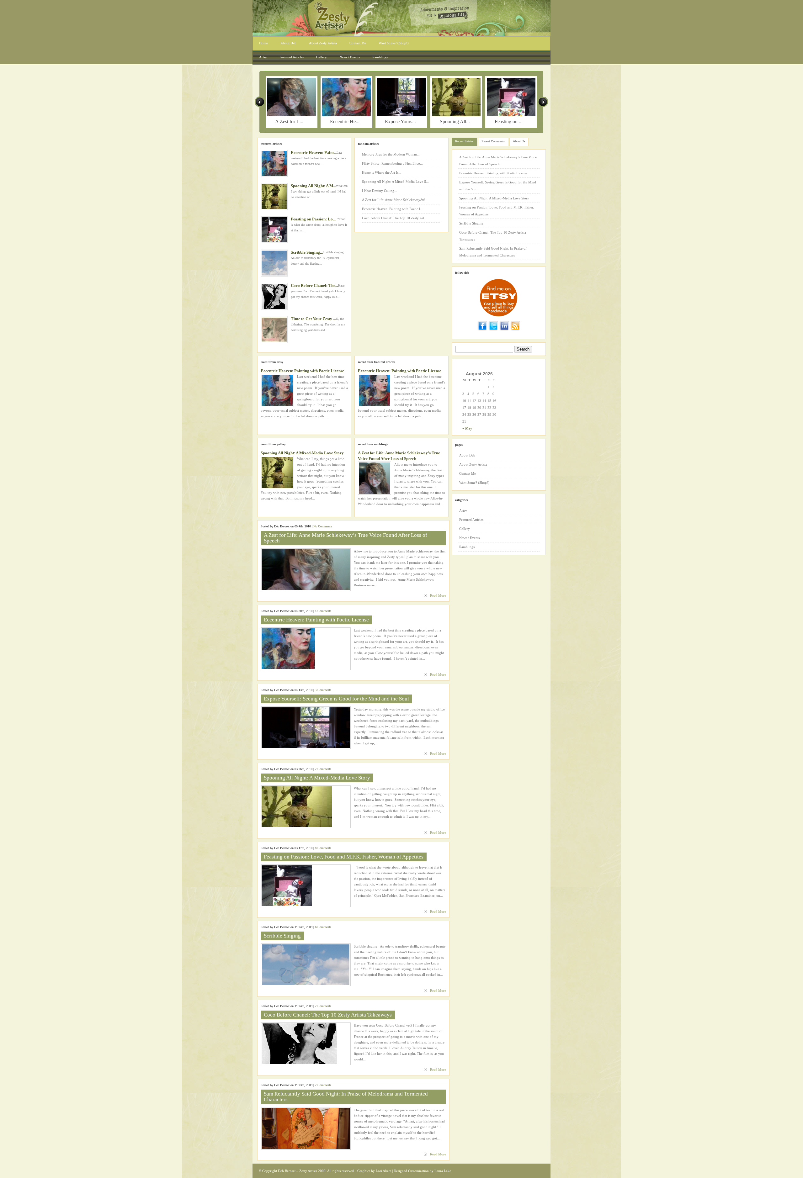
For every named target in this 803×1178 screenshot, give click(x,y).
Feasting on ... (509, 121)
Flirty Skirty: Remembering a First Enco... (392, 163)
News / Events (349, 57)
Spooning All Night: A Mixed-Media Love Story (302, 453)
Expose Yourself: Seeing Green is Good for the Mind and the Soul (336, 699)
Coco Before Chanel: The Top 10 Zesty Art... (394, 218)
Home (263, 43)
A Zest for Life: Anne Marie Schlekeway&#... (395, 200)
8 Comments (323, 848)
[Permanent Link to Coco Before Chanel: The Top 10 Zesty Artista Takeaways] (274, 296)
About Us (519, 141)
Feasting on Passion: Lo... (313, 219)
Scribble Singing (282, 936)
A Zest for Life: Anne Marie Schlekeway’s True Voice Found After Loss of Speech (345, 538)
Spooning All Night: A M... (313, 185)
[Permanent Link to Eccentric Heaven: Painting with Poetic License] (346, 115)
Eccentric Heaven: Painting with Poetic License (302, 370)
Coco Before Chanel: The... (314, 285)
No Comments (322, 526)
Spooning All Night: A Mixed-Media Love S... (395, 181)
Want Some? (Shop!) (394, 43)
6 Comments (323, 927)
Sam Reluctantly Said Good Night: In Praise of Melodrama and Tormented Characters (346, 1096)
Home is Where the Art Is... (381, 172)
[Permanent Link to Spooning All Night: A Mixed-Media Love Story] (456, 115)
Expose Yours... (400, 121)
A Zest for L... (289, 121)
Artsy (263, 57)
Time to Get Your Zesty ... (313, 318)
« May (467, 428)
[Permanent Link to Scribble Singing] (274, 263)
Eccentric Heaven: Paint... (314, 152)
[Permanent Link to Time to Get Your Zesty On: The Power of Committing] (274, 329)
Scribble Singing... (307, 252)
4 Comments (323, 611)
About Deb (288, 43)
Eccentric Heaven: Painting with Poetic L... (393, 209)
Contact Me (357, 43)
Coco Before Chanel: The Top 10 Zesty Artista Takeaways (328, 1015)
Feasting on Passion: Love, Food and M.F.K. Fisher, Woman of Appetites (343, 857)
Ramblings (380, 57)
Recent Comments (493, 141)
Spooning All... (455, 121)
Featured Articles (291, 57)
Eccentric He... (344, 121)
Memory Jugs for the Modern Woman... (391, 154)
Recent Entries (464, 141)
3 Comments (323, 690)
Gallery (321, 57)
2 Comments (323, 769)
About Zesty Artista (323, 43)
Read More (438, 595)
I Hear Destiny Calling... (379, 191)
